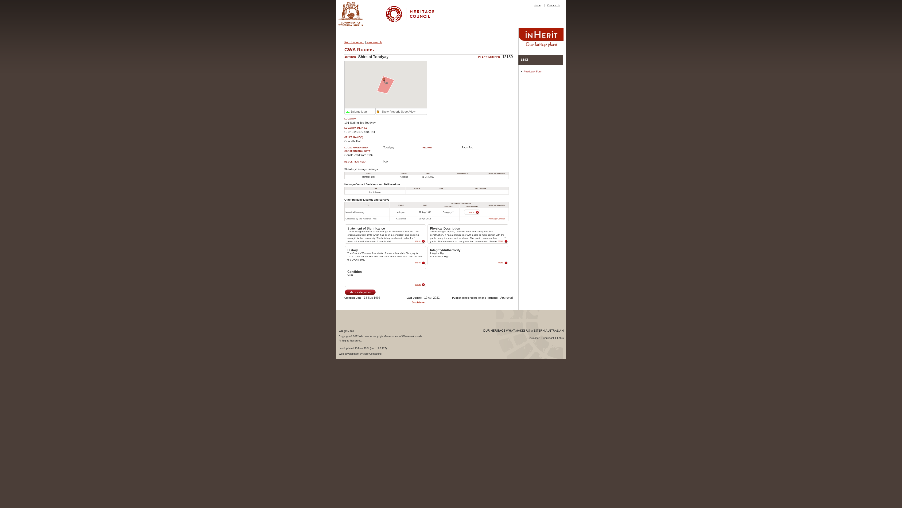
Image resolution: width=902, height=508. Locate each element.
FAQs (560, 338)
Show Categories (360, 292)
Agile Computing (372, 353)
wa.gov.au (346, 331)
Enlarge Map (358, 111)
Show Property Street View (398, 111)
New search (374, 42)
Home (537, 5)
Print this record (354, 42)
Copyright (548, 338)
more (472, 212)
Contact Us (553, 5)
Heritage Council (497, 219)
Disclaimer (418, 302)
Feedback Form (533, 71)
